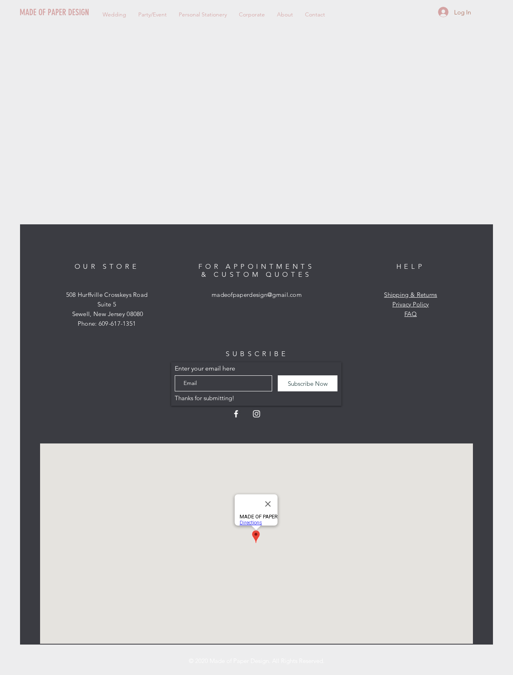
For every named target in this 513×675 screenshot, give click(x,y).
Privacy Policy (410, 304)
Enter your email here (205, 368)
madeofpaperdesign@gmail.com (257, 294)
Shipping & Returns (410, 294)
